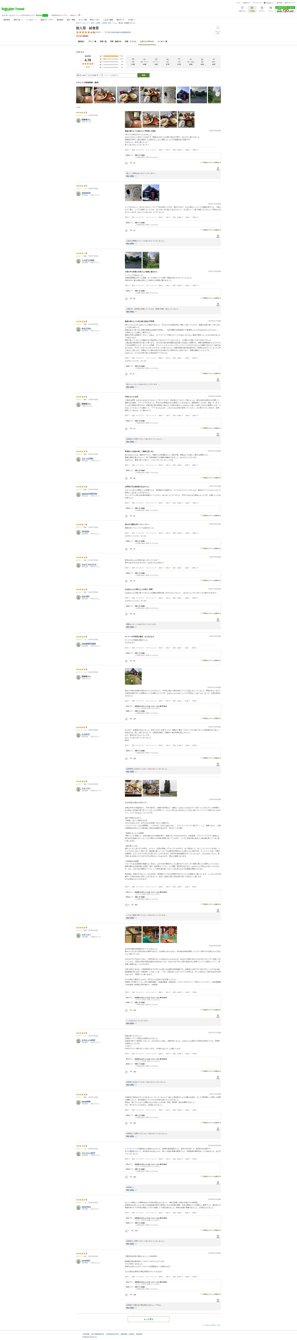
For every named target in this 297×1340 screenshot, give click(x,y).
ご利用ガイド (246, 3)
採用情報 (124, 1334)
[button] (84, 95)
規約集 (131, 1334)
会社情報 (86, 1334)
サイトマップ (257, 3)
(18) (115, 41)
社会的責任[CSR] (112, 1334)
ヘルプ (238, 3)
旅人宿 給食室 (87, 28)
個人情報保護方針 (97, 1334)
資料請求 (139, 1334)
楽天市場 (279, 3)
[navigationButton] (217, 94)
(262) (147, 41)
